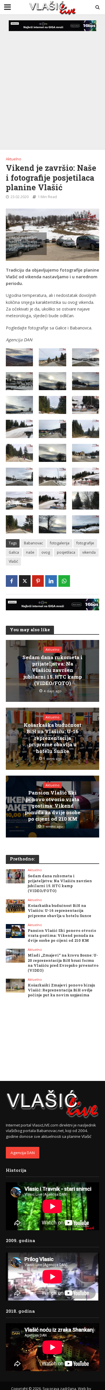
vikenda (89, 552)
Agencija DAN (22, 1152)
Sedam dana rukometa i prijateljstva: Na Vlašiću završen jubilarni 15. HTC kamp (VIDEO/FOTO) (52, 670)
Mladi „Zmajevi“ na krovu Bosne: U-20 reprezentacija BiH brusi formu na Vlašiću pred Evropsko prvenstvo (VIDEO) (63, 962)
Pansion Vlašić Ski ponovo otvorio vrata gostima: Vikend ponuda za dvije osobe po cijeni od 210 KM (52, 806)
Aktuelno (13, 159)
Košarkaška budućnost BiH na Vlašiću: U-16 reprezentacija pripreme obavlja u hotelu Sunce (52, 738)
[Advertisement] (52, 83)
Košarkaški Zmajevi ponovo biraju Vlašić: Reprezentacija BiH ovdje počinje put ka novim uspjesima (61, 990)
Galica (14, 552)
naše (30, 552)
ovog (45, 552)
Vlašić (13, 561)
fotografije (85, 543)
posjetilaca (66, 552)
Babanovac (33, 543)
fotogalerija (59, 543)
